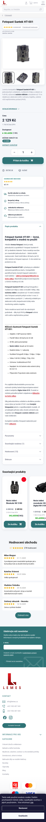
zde (31, 802)
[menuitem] (11, 744)
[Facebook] (4, 717)
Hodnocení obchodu (23, 542)
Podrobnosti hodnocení (30, 27)
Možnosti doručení (9, 145)
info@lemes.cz (12, 702)
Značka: (7, 33)
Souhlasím (23, 816)
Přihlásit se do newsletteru (14, 661)
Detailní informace (9, 109)
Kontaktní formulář (14, 725)
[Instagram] (10, 717)
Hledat (40, 9)
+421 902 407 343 (13, 706)
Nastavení (23, 808)
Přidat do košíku (21, 160)
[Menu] (43, 3)
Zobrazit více (23, 615)
